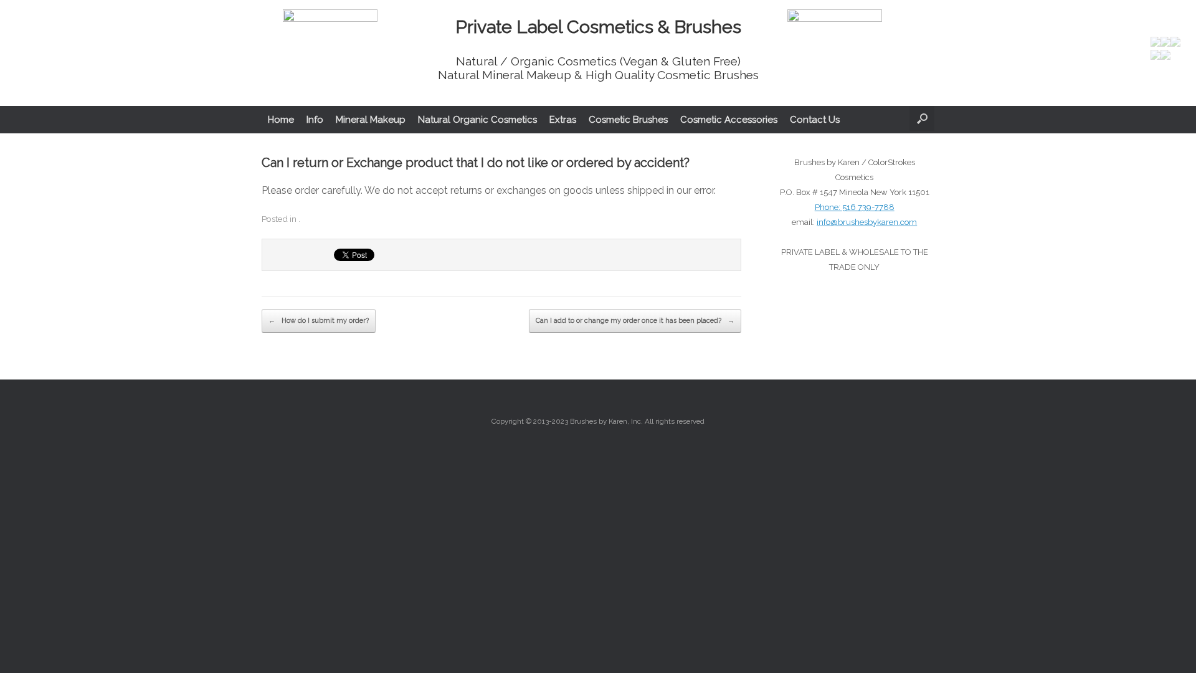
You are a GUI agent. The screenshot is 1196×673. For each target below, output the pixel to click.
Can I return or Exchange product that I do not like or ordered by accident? (476, 162)
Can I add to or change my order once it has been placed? (635, 321)
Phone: (828, 207)
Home (281, 119)
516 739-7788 (868, 207)
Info (314, 119)
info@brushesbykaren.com (867, 222)
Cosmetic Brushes (628, 119)
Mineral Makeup (371, 119)
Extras (562, 119)
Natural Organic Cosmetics (477, 119)
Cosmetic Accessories (728, 119)
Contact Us (815, 119)
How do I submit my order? (318, 321)
